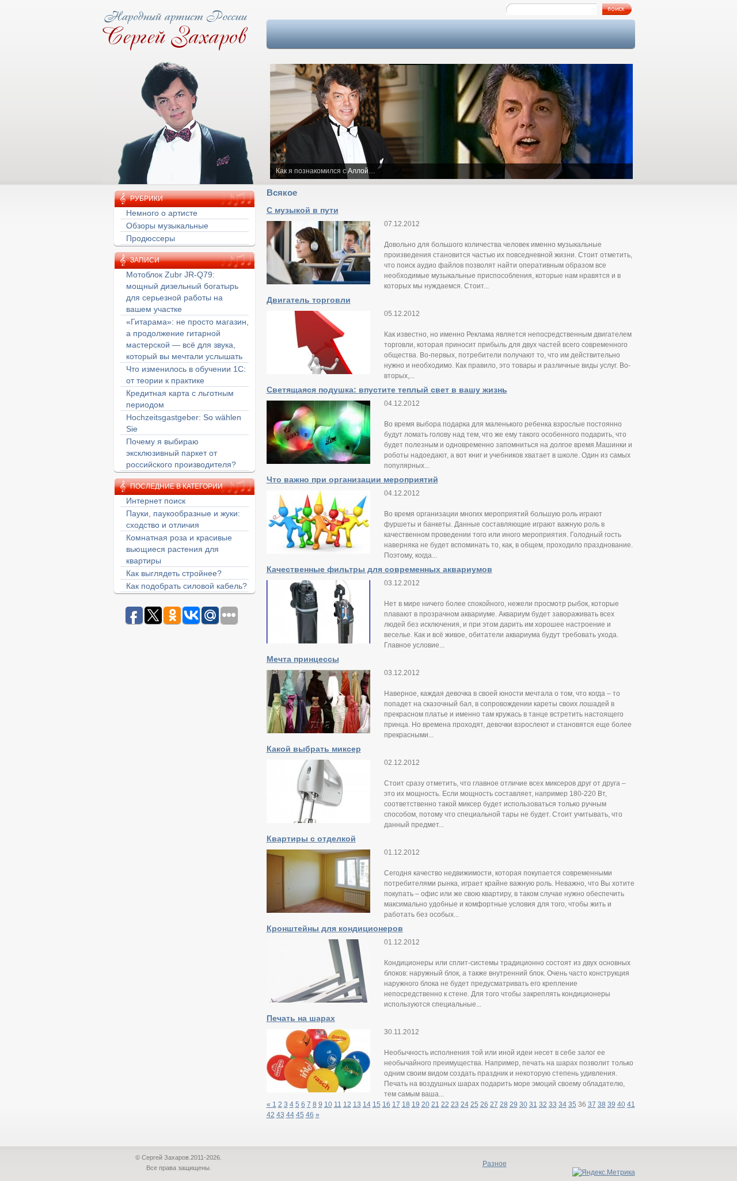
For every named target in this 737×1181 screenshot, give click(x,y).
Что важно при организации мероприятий (352, 479)
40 (621, 1104)
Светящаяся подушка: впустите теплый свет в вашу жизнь (387, 389)
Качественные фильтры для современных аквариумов (379, 569)
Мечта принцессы (303, 659)
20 (425, 1104)
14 (367, 1104)
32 (543, 1104)
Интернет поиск (155, 500)
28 (504, 1104)
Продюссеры (150, 238)
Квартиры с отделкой (311, 838)
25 (474, 1104)
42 (271, 1115)
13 (357, 1104)
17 (396, 1104)
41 (631, 1104)
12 (347, 1104)
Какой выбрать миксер (314, 748)
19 (416, 1104)
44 (290, 1115)
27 (494, 1104)
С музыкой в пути (303, 210)
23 (455, 1104)
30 (523, 1104)
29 (514, 1104)
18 (406, 1104)
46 (310, 1115)
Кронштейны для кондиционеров (335, 928)
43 (280, 1115)
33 (553, 1104)
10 (328, 1104)
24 (465, 1104)
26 (484, 1104)
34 (563, 1104)
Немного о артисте (161, 213)
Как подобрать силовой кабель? (186, 585)
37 (592, 1104)
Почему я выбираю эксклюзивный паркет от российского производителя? (181, 453)
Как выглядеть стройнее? (174, 573)
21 (435, 1104)
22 (445, 1104)
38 (602, 1104)
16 (386, 1104)
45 (300, 1115)
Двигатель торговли (309, 299)
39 (611, 1104)
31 (533, 1104)
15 (377, 1104)
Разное (495, 1164)
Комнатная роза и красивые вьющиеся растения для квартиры (179, 549)
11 (337, 1104)
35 (572, 1104)
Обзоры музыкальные (167, 225)
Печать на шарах (301, 1018)
